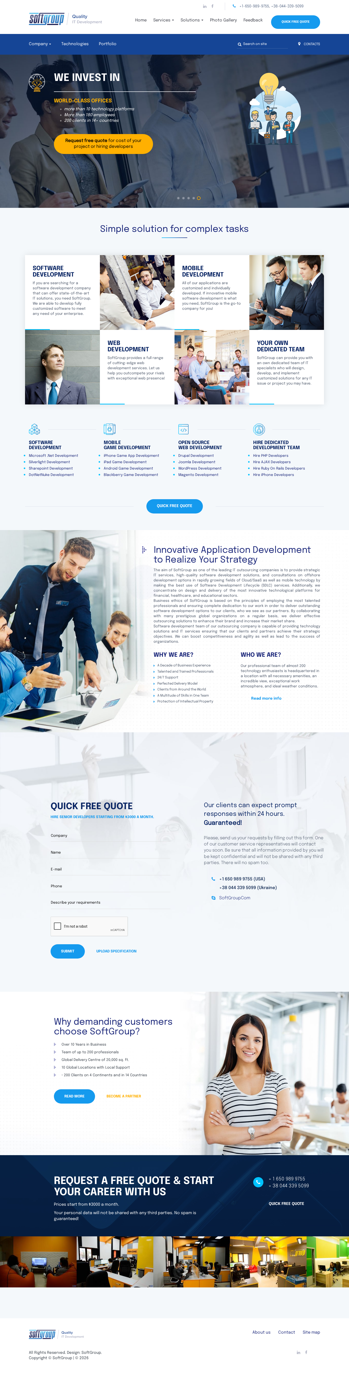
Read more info (266, 699)
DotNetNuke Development (51, 475)
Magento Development (198, 475)
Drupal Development (196, 456)
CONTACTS (311, 44)
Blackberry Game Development (131, 475)
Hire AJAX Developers (272, 462)
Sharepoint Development (51, 468)
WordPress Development (200, 468)
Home (141, 20)
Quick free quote (286, 1204)
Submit (67, 951)
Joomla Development (196, 462)
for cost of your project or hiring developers (103, 144)
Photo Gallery (223, 20)
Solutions (191, 20)
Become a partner (124, 1096)
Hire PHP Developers (270, 456)
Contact (286, 1332)
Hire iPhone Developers (273, 475)
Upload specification (116, 951)
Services (162, 20)
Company (38, 44)
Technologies (75, 44)
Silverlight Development (49, 462)
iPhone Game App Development (131, 456)
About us (261, 1332)
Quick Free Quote (296, 21)
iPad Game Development (125, 462)
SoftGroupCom (234, 898)
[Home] (75, 19)
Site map (311, 1332)
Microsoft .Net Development (53, 456)
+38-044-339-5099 (287, 6)
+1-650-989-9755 (254, 6)
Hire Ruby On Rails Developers (279, 468)
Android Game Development (128, 468)
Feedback (253, 20)
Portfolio (108, 44)
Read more (74, 1096)
